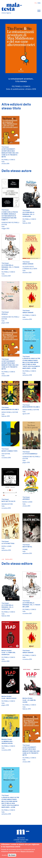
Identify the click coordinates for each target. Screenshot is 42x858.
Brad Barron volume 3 (10, 409)
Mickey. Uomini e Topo (9, 451)
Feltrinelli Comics (8, 159)
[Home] (12, 6)
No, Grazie (12, 855)
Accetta (4, 855)
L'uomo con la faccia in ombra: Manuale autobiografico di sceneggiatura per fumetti (10, 216)
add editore (6, 454)
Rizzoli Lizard (27, 502)
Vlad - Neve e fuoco (9, 698)
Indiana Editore (7, 504)
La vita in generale (30, 454)
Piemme (25, 549)
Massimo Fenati (7, 739)
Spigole (5, 314)
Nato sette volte (8, 501)
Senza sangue (28, 264)
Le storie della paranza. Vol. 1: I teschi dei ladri (10, 267)
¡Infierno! (26, 499)
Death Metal (27, 546)
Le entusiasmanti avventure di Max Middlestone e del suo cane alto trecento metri (10, 153)
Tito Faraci (21, 81)
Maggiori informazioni (27, 851)
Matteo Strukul (6, 650)
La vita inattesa (8, 543)
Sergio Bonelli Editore (10, 412)
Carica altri (8, 559)
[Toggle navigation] (38, 10)
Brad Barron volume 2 (31, 407)
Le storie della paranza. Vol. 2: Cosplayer (28, 214)
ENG (39, 3)
